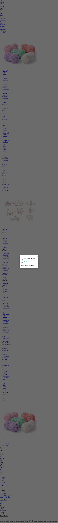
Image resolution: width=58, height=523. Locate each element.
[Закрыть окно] (37, 256)
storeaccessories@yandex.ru (29, 260)
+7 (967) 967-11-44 (24, 261)
